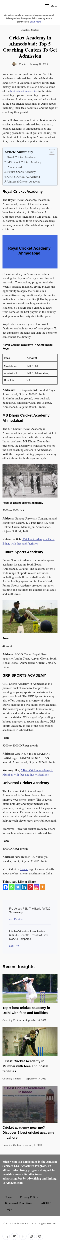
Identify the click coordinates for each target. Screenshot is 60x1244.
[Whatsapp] (11, 887)
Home (24, 869)
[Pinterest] (30, 887)
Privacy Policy (29, 1197)
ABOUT (46, 1203)
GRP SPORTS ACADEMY (24, 176)
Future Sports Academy (21, 172)
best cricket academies (24, 91)
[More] (42, 887)
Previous (18, 919)
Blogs (8, 1209)
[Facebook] (5, 887)
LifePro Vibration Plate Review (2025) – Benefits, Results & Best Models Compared (28, 935)
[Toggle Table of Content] (50, 152)
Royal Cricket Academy (21, 157)
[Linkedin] (24, 887)
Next (11, 945)
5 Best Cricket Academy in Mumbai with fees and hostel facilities (25, 1066)
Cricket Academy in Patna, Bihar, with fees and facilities (28, 541)
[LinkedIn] (6, 1236)
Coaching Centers (30, 29)
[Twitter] (18, 887)
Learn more (36, 21)
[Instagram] (36, 887)
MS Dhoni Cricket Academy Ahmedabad (24, 164)
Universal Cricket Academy (23, 181)
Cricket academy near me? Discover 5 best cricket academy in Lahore (28, 1132)
